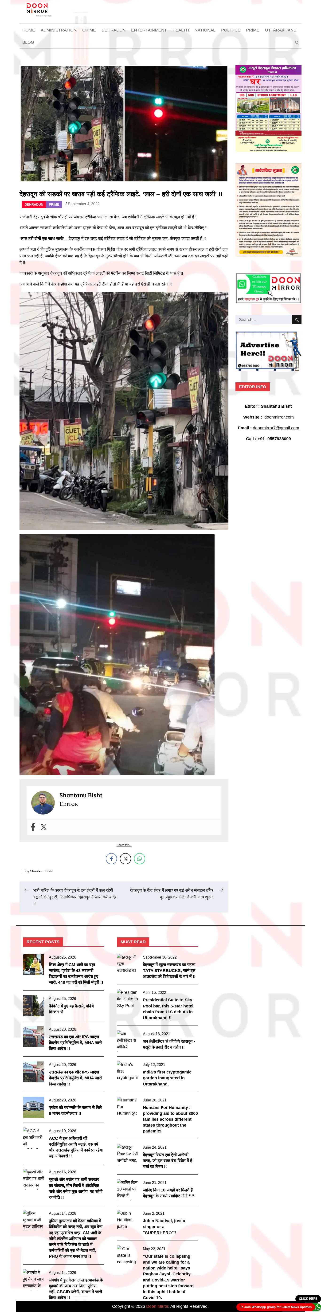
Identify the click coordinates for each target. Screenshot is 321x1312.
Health (180, 30)
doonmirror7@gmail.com (276, 428)
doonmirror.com (279, 417)
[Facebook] (33, 827)
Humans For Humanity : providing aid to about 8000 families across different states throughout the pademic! (170, 1119)
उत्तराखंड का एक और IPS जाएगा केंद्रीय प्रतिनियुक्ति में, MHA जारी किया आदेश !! (75, 1042)
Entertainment (149, 30)
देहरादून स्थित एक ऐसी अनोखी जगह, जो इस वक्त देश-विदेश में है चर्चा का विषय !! (167, 1160)
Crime (89, 30)
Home (28, 30)
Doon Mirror (157, 1306)
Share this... (124, 845)
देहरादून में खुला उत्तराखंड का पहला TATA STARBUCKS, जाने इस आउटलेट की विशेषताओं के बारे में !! (169, 970)
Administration (59, 30)
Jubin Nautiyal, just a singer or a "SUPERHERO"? (164, 1226)
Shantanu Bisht (41, 871)
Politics (230, 30)
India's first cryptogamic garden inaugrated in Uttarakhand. (167, 1078)
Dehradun (113, 30)
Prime (252, 30)
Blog (28, 42)
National (205, 30)
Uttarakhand (281, 30)
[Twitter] (43, 827)
